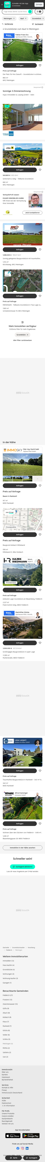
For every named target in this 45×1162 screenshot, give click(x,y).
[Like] (40, 65)
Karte (15, 1158)
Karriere (5, 1075)
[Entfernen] (14, 18)
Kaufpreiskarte (7, 1119)
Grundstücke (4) (9, 969)
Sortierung (9, 24)
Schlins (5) (6, 1039)
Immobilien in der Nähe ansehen (22, 848)
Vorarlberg (31, 947)
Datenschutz (6, 1103)
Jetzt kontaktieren (32, 213)
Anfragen (19, 65)
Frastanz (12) (7, 1000)
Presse (4, 1090)
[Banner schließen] (2, 4)
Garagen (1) (7, 983)
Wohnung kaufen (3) (10, 978)
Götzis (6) (6, 1030)
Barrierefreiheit (7, 1080)
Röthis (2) (6, 1048)
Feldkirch (9, 950)
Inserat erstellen (8, 1116)
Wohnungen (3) (8, 974)
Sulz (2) (5, 1057)
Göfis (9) (6, 1008)
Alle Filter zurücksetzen (22, 340)
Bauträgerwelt (7, 1121)
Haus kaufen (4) (8, 965)
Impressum (6, 1077)
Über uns (5, 1072)
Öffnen (39, 5)
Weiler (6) (6, 1035)
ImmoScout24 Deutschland (12, 1093)
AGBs (4, 1100)
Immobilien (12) (8, 961)
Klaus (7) (6, 1022)
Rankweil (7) (7, 1026)
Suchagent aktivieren (24, 867)
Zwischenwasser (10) (10, 1004)
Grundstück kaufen (18, 947)
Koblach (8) (7, 1017)
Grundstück (36, 18)
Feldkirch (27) (8, 995)
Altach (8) (6, 1013)
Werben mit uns (8, 1124)
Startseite (6, 947)
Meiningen (8, 18)
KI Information (9, 1106)
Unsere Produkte (8, 1113)
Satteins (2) (7, 1052)
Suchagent (39, 24)
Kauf (22, 18)
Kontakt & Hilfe (7, 1088)
